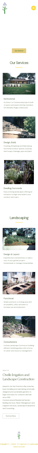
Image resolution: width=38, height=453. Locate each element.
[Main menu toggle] (33, 8)
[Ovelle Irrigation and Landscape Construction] (4, 8)
